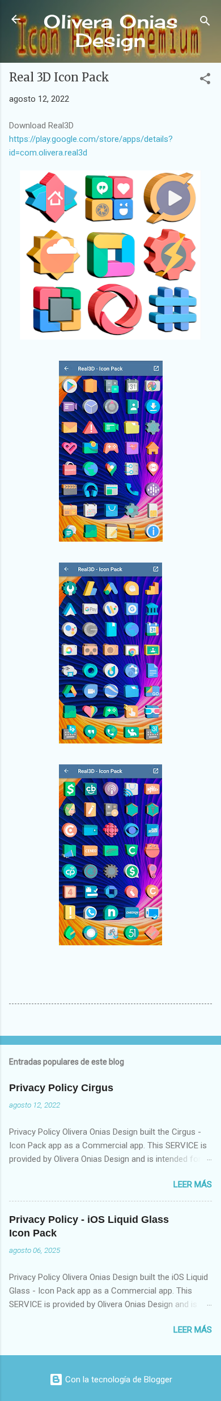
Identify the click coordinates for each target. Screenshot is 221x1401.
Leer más (192, 1184)
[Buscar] (205, 23)
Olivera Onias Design (111, 30)
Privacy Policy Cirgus (61, 1087)
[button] (205, 80)
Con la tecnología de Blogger (117, 1379)
